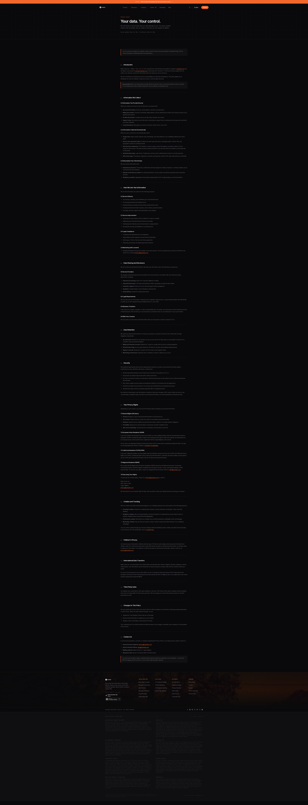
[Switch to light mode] (189, 7)
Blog (169, 7)
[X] (187, 709)
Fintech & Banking (160, 685)
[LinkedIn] (189, 709)
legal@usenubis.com (199, 795)
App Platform (142, 688)
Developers (162, 7)
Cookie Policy (150, 529)
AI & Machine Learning (161, 688)
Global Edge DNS (143, 696)
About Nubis (192, 682)
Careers (153, 7)
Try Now (196, 7)
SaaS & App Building (160, 690)
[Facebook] (192, 709)
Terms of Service (193, 690)
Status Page (175, 690)
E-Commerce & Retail (160, 682)
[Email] (199, 709)
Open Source (175, 693)
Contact (205, 7)
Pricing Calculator (176, 688)
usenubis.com (181, 69)
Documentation (176, 682)
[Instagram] (194, 709)
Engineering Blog (176, 685)
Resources (134, 7)
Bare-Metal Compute (144, 682)
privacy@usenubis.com (141, 253)
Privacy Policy (192, 693)
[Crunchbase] (202, 709)
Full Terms (185, 795)
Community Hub (176, 696)
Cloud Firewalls (143, 693)
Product (125, 7)
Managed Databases (144, 690)
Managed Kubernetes (144, 685)
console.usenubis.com (141, 71)
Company (143, 7)
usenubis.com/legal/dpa (151, 445)
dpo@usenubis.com (175, 469)
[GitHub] (197, 709)
